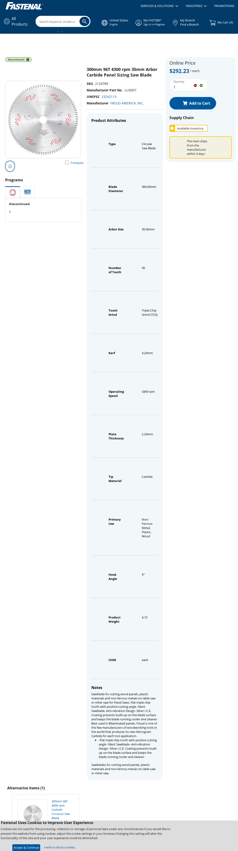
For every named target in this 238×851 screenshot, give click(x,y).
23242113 (109, 96)
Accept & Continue (26, 847)
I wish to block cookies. (60, 847)
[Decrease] (195, 85)
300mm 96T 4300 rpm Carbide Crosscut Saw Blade (61, 809)
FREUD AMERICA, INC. (127, 103)
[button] (159, 6)
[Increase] (201, 85)
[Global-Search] (84, 21)
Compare (77, 163)
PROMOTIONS (224, 6)
